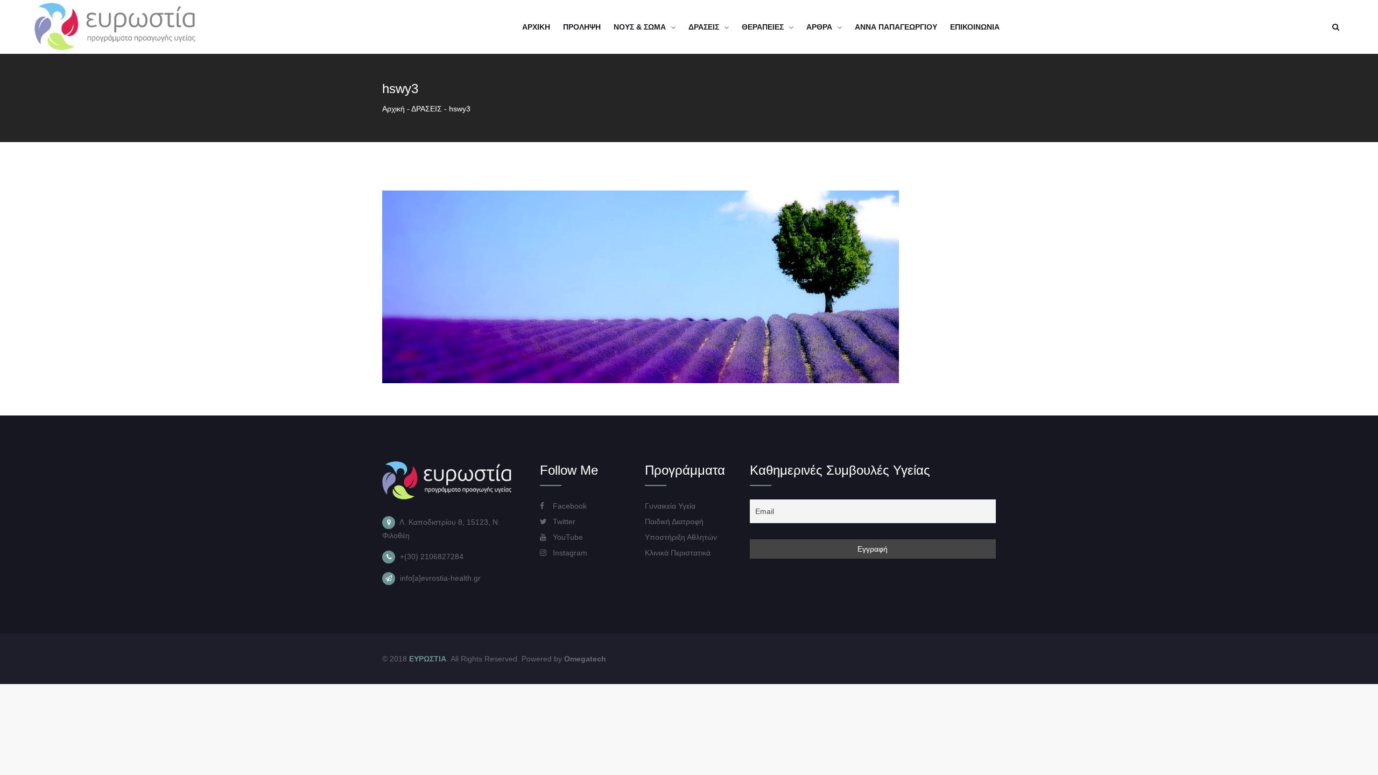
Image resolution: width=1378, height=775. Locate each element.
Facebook (569, 506)
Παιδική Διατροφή (674, 521)
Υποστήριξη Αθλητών (681, 537)
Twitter (563, 521)
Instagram (569, 552)
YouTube (567, 537)
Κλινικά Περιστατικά (678, 552)
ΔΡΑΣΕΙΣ (426, 108)
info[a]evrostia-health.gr (440, 578)
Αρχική (393, 108)
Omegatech (585, 658)
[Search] (1335, 27)
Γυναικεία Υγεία (670, 506)
